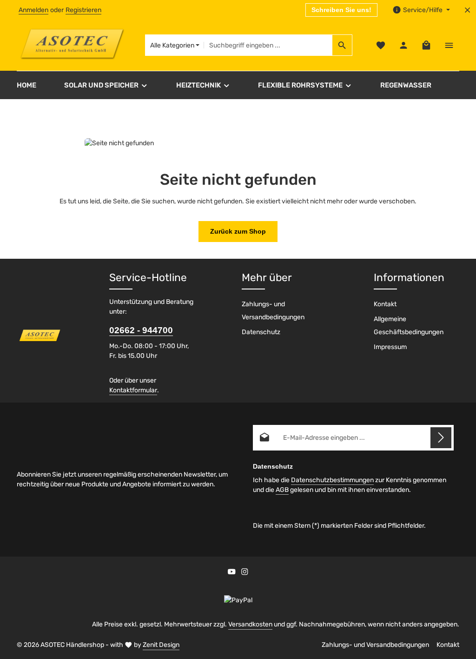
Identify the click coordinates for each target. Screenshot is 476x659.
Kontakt (385, 304)
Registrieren (83, 10)
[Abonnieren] (440, 437)
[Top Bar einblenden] (448, 45)
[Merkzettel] (380, 45)
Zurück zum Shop (238, 231)
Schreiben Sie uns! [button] (341, 9)
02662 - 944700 (141, 330)
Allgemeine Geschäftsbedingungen (408, 325)
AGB (282, 490)
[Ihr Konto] (403, 45)
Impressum (390, 347)
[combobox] (268, 45)
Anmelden (33, 10)
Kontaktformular (133, 390)
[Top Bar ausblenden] (467, 10)
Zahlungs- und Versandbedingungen (273, 310)
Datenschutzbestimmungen (332, 480)
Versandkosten (250, 624)
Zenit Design (161, 645)
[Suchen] (342, 45)
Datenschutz (261, 332)
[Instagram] (245, 573)
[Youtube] (232, 573)
